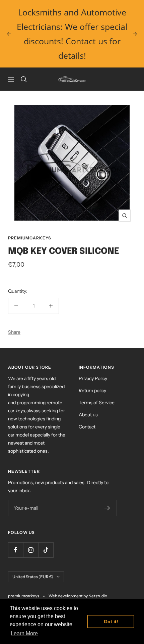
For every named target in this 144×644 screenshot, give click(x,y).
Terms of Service (97, 403)
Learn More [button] (24, 633)
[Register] (107, 508)
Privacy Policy (93, 378)
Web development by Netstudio (78, 595)
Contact (87, 427)
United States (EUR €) (32, 576)
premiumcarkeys (29, 237)
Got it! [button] (111, 621)
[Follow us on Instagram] (30, 549)
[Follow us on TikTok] (45, 549)
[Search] (24, 79)
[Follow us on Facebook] (15, 549)
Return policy (92, 390)
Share (14, 332)
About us (88, 415)
